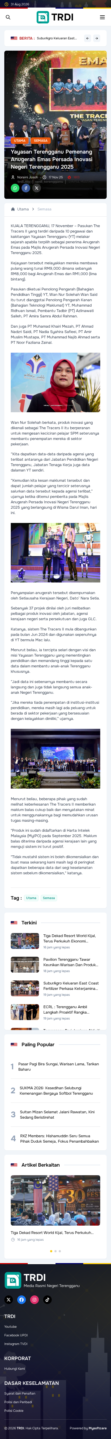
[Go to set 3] (60, 1251)
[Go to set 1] (51, 1251)
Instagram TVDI (15, 1344)
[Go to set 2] (55, 1251)
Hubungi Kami (14, 1369)
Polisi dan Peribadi (18, 1402)
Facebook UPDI (16, 1335)
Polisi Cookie (13, 1411)
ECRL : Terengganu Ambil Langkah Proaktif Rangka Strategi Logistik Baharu (55, 38)
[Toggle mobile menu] (102, 17)
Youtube (10, 1326)
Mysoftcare (98, 1428)
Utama (19, 140)
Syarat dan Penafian (19, 1393)
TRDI (20, 1428)
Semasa (40, 140)
